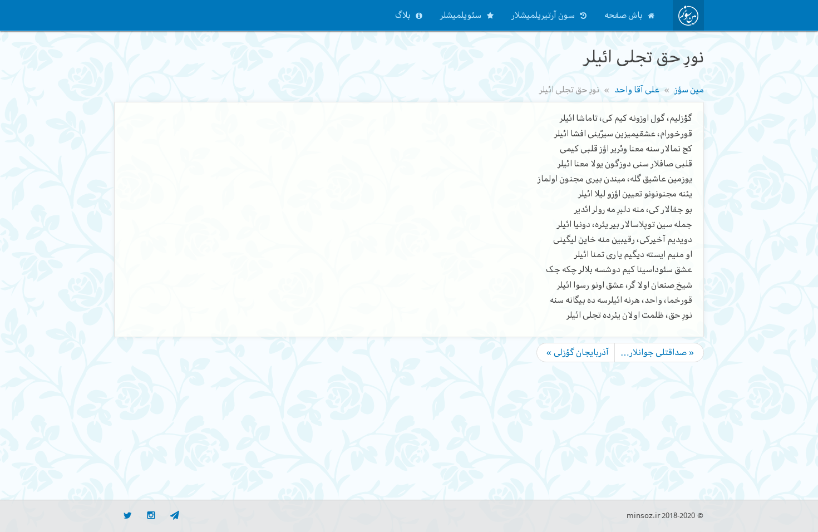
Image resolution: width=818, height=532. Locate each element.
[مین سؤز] (688, 15)
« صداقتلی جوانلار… (657, 352)
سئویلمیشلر (460, 15)
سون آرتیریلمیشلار (543, 15)
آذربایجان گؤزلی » (577, 352)
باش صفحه (623, 15)
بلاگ (403, 15)
